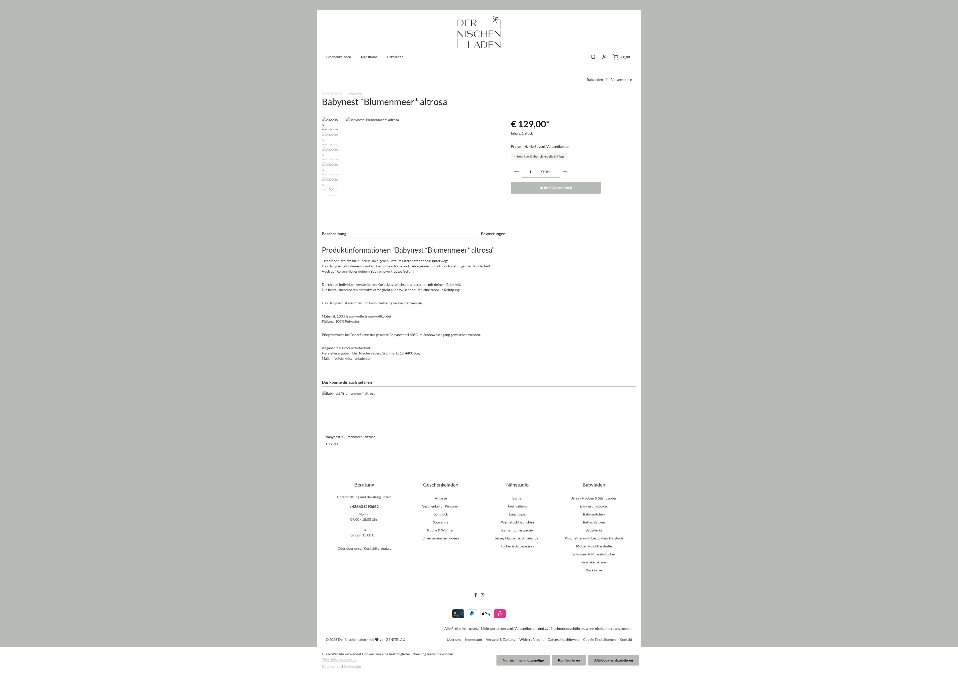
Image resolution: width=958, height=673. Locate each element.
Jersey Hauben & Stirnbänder (517, 538)
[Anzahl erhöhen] (565, 172)
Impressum (473, 639)
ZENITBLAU (395, 639)
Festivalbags (517, 506)
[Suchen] (593, 57)
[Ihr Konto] (604, 57)
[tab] (399, 233)
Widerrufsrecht (531, 639)
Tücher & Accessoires (517, 546)
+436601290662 (364, 506)
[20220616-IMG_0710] (423, 170)
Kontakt (626, 639)
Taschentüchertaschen (517, 530)
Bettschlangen (594, 522)
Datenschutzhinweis (563, 639)
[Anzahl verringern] (516, 172)
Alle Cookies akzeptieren (613, 660)
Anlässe (441, 498)
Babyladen (594, 485)
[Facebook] (476, 596)
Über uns (454, 639)
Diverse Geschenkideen (441, 538)
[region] (411, 170)
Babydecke (594, 530)
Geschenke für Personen (441, 506)
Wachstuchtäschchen (517, 522)
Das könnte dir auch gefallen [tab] (347, 382)
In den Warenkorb (556, 187)
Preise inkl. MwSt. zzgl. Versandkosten (540, 146)
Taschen (517, 498)
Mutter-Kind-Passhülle (594, 546)
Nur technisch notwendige (523, 660)
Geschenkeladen (440, 485)
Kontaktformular (377, 548)
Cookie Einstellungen (599, 639)
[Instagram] (482, 596)
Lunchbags (517, 514)
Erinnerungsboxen (594, 506)
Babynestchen (594, 514)
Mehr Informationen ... (339, 659)
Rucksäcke (594, 570)
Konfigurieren (569, 660)
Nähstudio (517, 485)
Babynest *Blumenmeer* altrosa (350, 437)
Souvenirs (440, 522)
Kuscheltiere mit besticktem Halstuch (594, 538)
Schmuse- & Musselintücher (593, 554)
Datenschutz (331, 666)
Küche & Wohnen (440, 530)
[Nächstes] (331, 189)
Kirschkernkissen (594, 562)
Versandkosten (525, 628)
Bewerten (354, 94)
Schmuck (441, 514)
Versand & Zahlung (500, 639)
